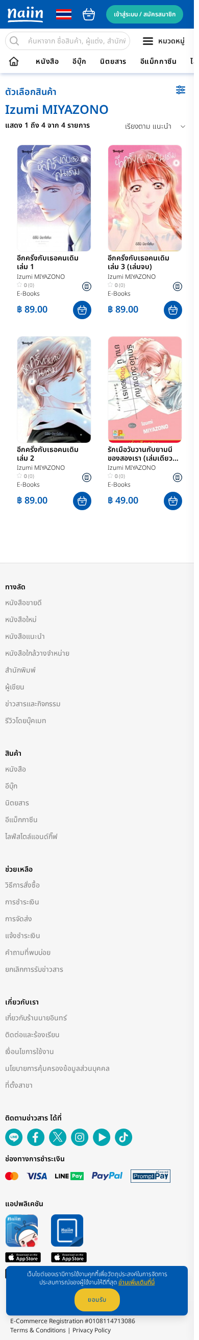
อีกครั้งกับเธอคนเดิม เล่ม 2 (48, 454)
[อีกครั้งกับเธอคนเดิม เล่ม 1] (54, 198)
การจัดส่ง (18, 919)
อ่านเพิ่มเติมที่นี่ (136, 1282)
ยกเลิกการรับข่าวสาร (34, 969)
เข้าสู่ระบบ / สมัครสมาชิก (145, 14)
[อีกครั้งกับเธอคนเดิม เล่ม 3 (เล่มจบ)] (145, 198)
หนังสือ (47, 61)
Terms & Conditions (38, 1330)
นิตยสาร (113, 61)
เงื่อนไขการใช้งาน (29, 1051)
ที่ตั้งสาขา (19, 1085)
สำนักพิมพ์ (20, 670)
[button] (82, 310)
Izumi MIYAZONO (41, 276)
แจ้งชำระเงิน (22, 935)
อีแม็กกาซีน (158, 61)
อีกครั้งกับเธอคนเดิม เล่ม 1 (48, 263)
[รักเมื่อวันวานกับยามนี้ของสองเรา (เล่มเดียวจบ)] (145, 389)
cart (89, 14)
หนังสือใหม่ (21, 619)
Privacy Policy (91, 1330)
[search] (14, 41)
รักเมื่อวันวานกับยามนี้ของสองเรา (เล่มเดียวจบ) (140, 454)
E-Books (28, 293)
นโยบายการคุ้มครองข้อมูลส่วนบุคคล (57, 1068)
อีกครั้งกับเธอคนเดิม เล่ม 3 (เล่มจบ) (138, 263)
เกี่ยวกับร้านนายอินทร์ (36, 1018)
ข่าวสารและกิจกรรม (33, 704)
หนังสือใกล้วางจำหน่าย (37, 653)
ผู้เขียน (14, 687)
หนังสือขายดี (23, 602)
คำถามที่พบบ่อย (28, 952)
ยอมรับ (97, 1299)
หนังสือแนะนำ (25, 636)
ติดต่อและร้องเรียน (32, 1035)
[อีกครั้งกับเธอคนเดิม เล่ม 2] (54, 389)
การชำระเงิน (22, 902)
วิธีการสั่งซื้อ (22, 885)
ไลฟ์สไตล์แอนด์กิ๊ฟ (31, 836)
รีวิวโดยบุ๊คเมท (25, 720)
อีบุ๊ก (79, 61)
